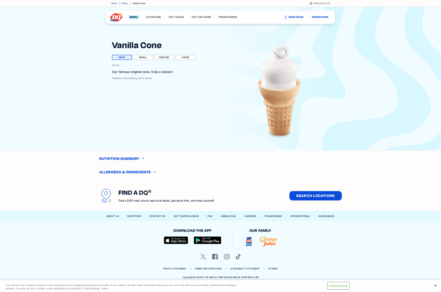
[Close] (435, 285)
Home (114, 3)
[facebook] (215, 256)
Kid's (125, 58)
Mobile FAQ (228, 216)
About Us (112, 216)
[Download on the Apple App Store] (176, 240)
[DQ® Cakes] (249, 241)
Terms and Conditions (208, 268)
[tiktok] (238, 256)
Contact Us (157, 216)
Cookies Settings (338, 285)
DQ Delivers (201, 17)
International (300, 216)
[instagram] (227, 256)
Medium (164, 57)
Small (143, 57)
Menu (125, 3)
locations (153, 17)
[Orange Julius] (268, 241)
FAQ (210, 216)
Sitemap (273, 268)
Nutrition (134, 216)
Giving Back (327, 216)
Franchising (273, 216)
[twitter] (203, 256)
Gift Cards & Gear (186, 216)
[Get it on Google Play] (207, 240)
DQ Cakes (176, 17)
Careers (250, 216)
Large (185, 57)
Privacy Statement (174, 268)
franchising (228, 17)
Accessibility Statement (245, 268)
